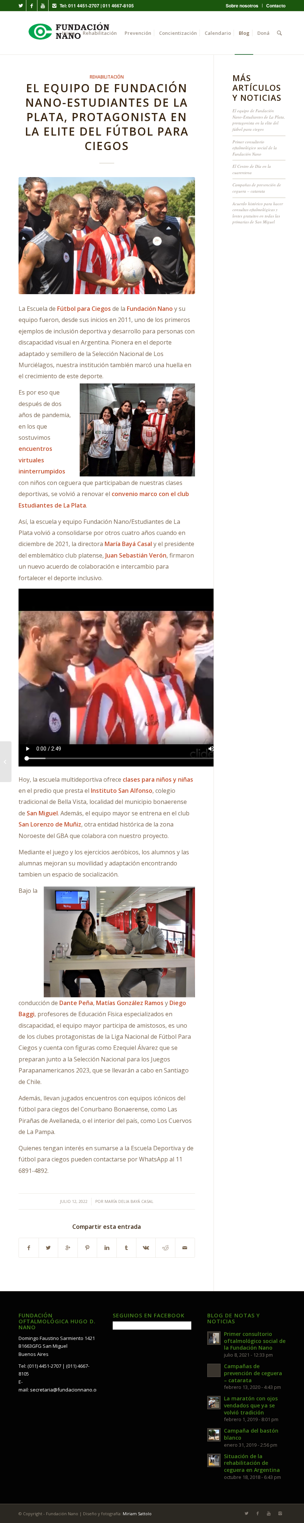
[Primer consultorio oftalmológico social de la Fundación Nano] (5, 761)
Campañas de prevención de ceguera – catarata (256, 188)
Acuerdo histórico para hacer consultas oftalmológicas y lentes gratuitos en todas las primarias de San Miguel (257, 213)
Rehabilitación (107, 77)
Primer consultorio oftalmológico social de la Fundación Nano (254, 148)
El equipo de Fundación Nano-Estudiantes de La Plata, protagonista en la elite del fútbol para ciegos (107, 116)
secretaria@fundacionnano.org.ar (68, 1389)
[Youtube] (42, 5)
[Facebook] (31, 5)
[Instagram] (54, 5)
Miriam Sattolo (137, 1513)
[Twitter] (20, 5)
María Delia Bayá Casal (129, 1201)
